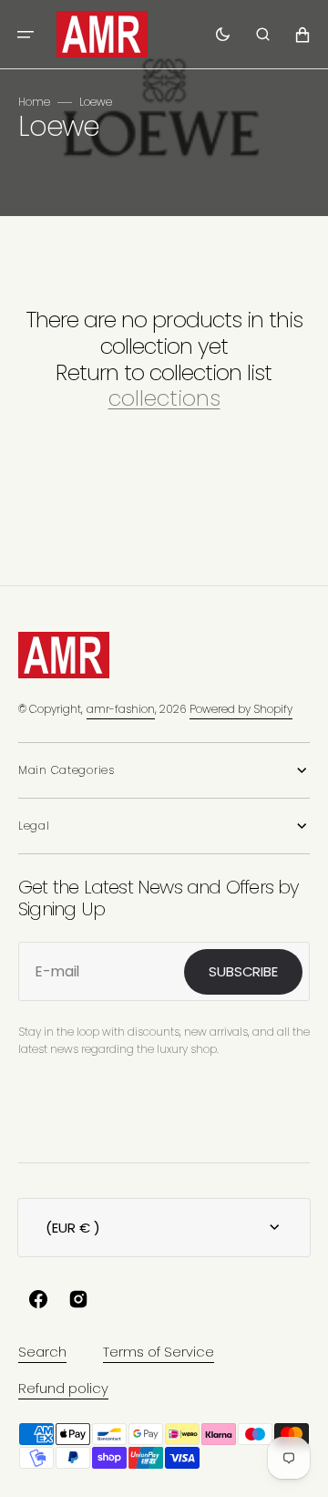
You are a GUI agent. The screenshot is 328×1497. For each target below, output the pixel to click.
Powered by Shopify (241, 709)
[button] (25, 35)
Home (34, 101)
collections (164, 399)
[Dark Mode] (222, 35)
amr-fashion (121, 709)
